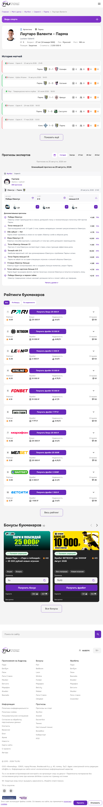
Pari (37, 665)
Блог (4, 733)
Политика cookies (9, 712)
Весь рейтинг (51, 512)
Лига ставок (75, 695)
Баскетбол (40, 719)
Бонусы (19, 572)
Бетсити (5, 684)
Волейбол (40, 731)
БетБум (5, 668)
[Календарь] (54, 155)
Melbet (38, 691)
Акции (9, 572)
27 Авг (80, 155)
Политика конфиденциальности (15, 708)
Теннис (39, 723)
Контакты (6, 726)
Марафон (6, 687)
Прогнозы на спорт (44, 708)
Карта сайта (7, 745)
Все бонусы (51, 608)
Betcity (39, 687)
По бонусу (15, 303)
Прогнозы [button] (41, 704)
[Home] (11, 650)
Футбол (9, 174)
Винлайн (5, 695)
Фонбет (5, 691)
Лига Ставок (7, 676)
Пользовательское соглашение (15, 716)
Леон (4, 672)
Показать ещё (51, 137)
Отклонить (95, 803)
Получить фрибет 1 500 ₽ (48, 492)
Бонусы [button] (39, 660)
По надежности (29, 303)
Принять (80, 803)
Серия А (17, 174)
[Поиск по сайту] (98, 634)
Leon (38, 672)
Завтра (72, 155)
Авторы (5, 752)
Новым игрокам (77, 572)
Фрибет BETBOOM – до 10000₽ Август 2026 (70, 559)
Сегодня (63, 155)
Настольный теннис (44, 727)
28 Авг (88, 155)
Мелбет (5, 680)
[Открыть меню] (99, 4)
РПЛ (38, 738)
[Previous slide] (91, 525)
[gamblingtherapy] (23, 798)
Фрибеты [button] (74, 660)
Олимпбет (74, 699)
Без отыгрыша (61, 572)
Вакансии (6, 730)
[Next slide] (97, 525)
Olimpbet (39, 699)
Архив (4, 737)
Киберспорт (41, 735)
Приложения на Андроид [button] (14, 660)
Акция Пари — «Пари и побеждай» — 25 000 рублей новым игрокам (23, 559)
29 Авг (97, 155)
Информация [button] (8, 704)
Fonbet (39, 680)
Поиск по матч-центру (11, 640)
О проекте (6, 749)
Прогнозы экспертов (16, 155)
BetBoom (39, 668)
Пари (4, 665)
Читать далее (51, 282)
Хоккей (39, 716)
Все (6, 303)
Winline (39, 676)
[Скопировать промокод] (44, 580)
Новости (5, 741)
